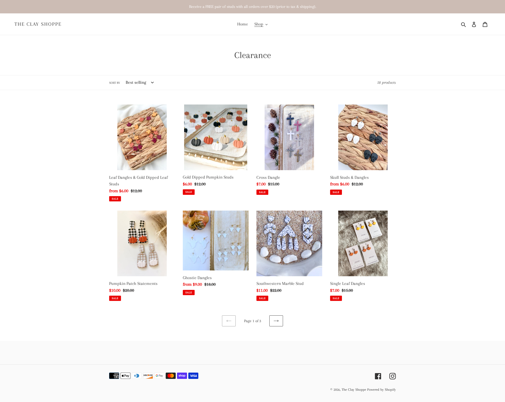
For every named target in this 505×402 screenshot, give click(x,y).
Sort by (114, 83)
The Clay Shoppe (38, 24)
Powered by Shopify (381, 389)
